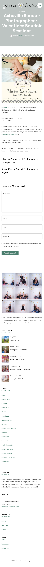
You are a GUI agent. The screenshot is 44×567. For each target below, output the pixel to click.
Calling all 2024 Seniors (18, 350)
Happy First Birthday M (18, 379)
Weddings (5, 461)
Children (4, 412)
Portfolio (5, 525)
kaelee (15, 35)
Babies (4, 395)
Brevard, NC (6, 408)
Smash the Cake (7, 449)
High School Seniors (9, 428)
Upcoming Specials (8, 457)
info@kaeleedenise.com (10, 507)
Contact (5, 529)
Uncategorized (7, 453)
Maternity (5, 432)
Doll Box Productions (10, 134)
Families (4, 424)
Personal (5, 441)
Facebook (5, 544)
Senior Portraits (7, 445)
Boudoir (22, 12)
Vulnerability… (15, 340)
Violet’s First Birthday (17, 359)
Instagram (5, 548)
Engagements (7, 420)
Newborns (5, 437)
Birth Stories (6, 399)
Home (4, 521)
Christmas (5, 416)
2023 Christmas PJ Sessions (20, 369)
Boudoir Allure (6, 107)
